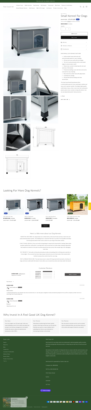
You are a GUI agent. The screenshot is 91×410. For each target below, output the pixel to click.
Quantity (62, 26)
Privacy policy (30, 406)
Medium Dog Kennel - (29, 216)
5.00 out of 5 (22, 273)
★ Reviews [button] (89, 206)
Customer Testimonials (8, 351)
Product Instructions (8, 358)
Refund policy (23, 406)
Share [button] (63, 96)
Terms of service (37, 406)
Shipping (69, 21)
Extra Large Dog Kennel (51, 216)
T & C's (5, 361)
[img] (10, 285)
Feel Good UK (9, 406)
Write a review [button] (73, 274)
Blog (4, 347)
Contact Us (6, 349)
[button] (80, 6)
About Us (5, 344)
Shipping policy (44, 406)
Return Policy (6, 356)
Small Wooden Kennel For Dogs (73, 216)
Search (4, 342)
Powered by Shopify (15, 406)
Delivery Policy (6, 354)
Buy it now (74, 37)
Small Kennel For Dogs (8, 216)
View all (45, 225)
